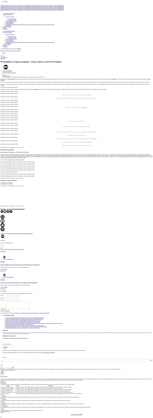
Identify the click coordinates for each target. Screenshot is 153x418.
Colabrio (7, 48)
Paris (126, 332)
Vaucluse (20, 333)
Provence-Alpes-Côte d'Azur (144, 332)
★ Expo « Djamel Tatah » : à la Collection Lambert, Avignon (12, 249)
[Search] (4, 53)
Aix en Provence (7, 332)
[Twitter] (7, 211)
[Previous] (1, 248)
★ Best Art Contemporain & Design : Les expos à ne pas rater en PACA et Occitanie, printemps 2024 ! (24, 325)
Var (17, 333)
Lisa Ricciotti (10, 149)
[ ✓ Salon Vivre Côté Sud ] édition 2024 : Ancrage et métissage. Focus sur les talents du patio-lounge (24, 318)
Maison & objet (105, 332)
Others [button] (1, 408)
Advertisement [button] (3, 404)
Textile (15, 333)
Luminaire (91, 332)
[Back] (1, 56)
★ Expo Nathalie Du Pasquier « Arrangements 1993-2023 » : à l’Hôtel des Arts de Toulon (22, 327)
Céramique (27, 332)
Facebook (10, 183)
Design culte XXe (37, 332)
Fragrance (69, 332)
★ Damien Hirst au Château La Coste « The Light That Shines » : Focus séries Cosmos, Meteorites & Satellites (26, 326)
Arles (17, 332)
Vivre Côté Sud (24, 333)
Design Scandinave (13, 233)
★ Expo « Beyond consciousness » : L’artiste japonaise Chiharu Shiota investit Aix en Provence (23, 319)
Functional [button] (2, 394)
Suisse (9, 333)
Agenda (4, 332)
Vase (18, 333)
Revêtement (149, 332)
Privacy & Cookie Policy (9, 50)
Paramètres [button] (2, 370)
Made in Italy (101, 332)
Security (2, 50)
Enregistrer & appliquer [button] (4, 411)
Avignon (25, 332)
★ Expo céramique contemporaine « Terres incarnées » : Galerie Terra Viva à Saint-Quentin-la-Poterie (24, 317)
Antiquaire (8, 233)
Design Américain (32, 332)
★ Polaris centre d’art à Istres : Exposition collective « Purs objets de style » (19, 324)
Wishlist (28, 333)
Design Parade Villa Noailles (44, 332)
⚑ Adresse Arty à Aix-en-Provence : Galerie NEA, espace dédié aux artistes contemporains (18, 282)
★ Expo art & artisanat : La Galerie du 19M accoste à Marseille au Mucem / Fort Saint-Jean (22, 322)
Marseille (24, 233)
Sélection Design (12, 333)
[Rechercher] (151, 360)
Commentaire (3, 308)
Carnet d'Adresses (3, 57)
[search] (13, 368)
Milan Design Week (113, 332)
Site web (2, 299)
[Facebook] (4, 211)
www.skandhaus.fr (4, 183)
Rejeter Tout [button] (13, 370)
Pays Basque (134, 332)
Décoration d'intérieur (61, 332)
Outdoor (124, 332)
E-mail (2, 297)
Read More (2, 270)
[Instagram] (1, 211)
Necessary (4, 382)
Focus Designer (66, 332)
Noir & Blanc (118, 332)
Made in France (97, 332)
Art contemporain (21, 332)
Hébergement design (74, 332)
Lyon (94, 332)
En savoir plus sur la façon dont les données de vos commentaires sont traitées (34, 313)
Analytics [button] (2, 401)
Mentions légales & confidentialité (48, 352)
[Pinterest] (10, 211)
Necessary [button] (2, 381)
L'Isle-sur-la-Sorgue (83, 332)
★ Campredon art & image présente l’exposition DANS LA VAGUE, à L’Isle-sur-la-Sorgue (22, 321)
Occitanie (121, 332)
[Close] (1, 11)
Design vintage (20, 233)
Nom (1, 295)
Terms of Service (17, 50)
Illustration (78, 332)
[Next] (2, 248)
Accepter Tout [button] (7, 370)
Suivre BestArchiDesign (76, 414)
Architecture (15, 332)
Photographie (138, 332)
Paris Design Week (129, 332)
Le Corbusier (88, 332)
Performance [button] (2, 398)
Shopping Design (29, 233)
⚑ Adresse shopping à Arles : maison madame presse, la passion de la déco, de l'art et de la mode (19, 264)
